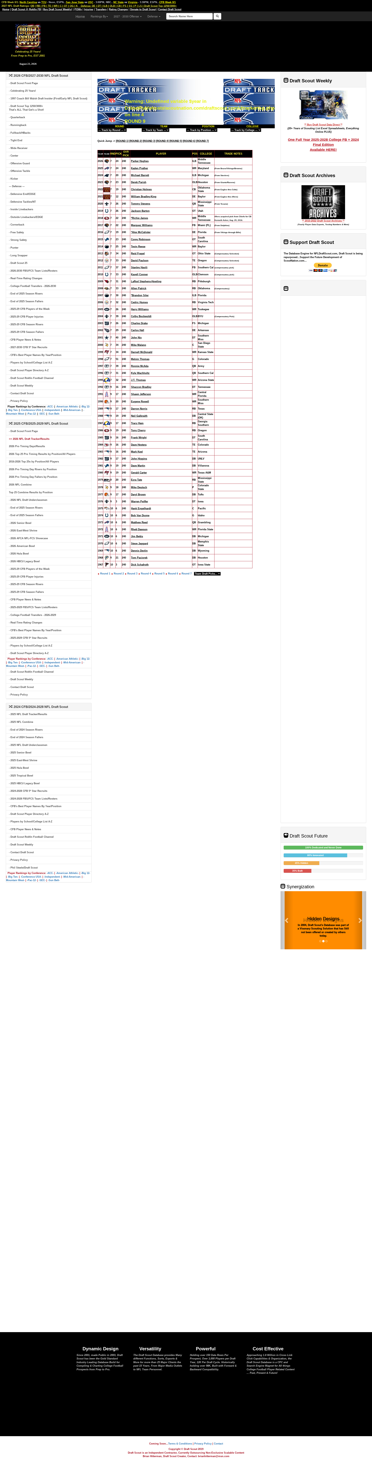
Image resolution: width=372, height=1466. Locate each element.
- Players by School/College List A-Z (30, 362)
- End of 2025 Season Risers (26, 293)
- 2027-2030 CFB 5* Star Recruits (28, 347)
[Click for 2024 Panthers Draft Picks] (106, 175)
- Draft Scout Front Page (23, 83)
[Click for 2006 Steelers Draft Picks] (106, 302)
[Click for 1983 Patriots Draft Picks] (106, 451)
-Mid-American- (72, 410)
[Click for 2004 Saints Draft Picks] (106, 316)
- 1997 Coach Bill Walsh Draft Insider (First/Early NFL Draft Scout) (48, 98)
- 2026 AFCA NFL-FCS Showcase (28, 538)
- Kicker (13, 178)
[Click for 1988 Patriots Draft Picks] (106, 415)
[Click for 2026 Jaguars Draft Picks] (106, 161)
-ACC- (50, 406)
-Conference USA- (31, 410)
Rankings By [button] (98, 16)
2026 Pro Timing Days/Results (27, 446)
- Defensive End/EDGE (22, 194)
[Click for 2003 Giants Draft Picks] (106, 323)
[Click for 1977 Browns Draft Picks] (106, 494)
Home (80, 16)
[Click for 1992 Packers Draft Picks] (106, 386)
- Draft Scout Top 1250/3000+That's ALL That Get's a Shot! (26, 108)
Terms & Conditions (180, 1443)
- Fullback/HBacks (19, 132)
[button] (287, 920)
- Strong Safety (18, 239)
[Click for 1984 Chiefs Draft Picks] (106, 444)
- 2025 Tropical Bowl (21, 775)
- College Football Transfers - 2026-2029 (32, 615)
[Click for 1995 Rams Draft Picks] (106, 379)
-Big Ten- (13, 410)
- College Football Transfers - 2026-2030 (32, 286)
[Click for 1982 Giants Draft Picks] (106, 458)
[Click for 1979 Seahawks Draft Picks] (106, 479)
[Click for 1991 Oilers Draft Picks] (106, 394)
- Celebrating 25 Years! (22, 90)
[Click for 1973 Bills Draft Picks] (106, 522)
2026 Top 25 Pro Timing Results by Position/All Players (42, 454)
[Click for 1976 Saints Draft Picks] (106, 501)
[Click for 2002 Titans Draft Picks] (106, 330)
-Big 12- (85, 406)
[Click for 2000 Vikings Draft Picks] (106, 344)
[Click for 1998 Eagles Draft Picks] (106, 358)
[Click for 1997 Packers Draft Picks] (106, 365)
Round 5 (159, 573)
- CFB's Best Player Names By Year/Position (35, 355)
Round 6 (173, 573)
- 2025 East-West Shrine (23, 760)
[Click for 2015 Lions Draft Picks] (106, 239)
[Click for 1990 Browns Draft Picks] (106, 401)
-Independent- (52, 410)
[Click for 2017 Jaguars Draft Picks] (106, 225)
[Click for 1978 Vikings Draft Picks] (106, 487)
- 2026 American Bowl (22, 546)
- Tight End (15, 140)
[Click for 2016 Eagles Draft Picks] (106, 232)
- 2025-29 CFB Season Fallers (26, 332)
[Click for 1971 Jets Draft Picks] (106, 536)
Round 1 (105, 573)
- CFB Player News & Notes (25, 339)
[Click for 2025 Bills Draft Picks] (106, 168)
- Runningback (17, 125)
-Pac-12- (31, 413)
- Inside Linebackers (21, 209)
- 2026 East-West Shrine (23, 530)
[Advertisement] (214, 44)
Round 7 (187, 573)
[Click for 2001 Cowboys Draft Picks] (106, 337)
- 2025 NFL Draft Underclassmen (28, 745)
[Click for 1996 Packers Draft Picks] (106, 372)
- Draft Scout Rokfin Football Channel (31, 378)
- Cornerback (16, 224)
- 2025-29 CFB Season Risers (26, 324)
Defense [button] (152, 16)
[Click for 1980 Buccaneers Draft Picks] (106, 472)
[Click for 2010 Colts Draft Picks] (106, 274)
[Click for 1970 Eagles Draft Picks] (106, 543)
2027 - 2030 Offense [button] (127, 16)
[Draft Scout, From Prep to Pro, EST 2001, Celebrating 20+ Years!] (28, 36)
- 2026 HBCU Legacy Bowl (24, 561)
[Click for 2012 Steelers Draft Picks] (106, 260)
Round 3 (132, 573)
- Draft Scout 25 (18, 263)
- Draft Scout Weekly (21, 385)
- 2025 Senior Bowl (20, 752)
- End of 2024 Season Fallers (26, 737)
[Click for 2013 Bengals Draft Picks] (106, 253)
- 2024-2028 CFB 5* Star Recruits (28, 790)
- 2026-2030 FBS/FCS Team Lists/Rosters (33, 270)
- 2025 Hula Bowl (19, 767)
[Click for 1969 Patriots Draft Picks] (106, 550)
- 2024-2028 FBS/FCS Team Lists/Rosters (33, 798)
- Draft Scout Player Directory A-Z (29, 370)
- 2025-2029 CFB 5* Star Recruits (28, 637)
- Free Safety (16, 232)
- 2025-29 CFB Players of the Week (29, 308)
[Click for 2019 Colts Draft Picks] (106, 210)
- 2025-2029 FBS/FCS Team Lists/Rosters (33, 607)
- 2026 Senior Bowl (20, 523)
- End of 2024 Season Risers (26, 729)
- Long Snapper (18, 255)
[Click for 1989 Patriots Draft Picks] (106, 408)
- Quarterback (17, 117)
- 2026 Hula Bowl (19, 553)
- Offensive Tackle (19, 171)
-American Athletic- (67, 406)
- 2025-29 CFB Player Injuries (26, 316)
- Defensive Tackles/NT (22, 201)
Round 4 (146, 573)
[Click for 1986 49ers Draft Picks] (106, 430)
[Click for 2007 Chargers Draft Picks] (106, 295)
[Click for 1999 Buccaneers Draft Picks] (106, 351)
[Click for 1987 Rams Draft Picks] (106, 423)
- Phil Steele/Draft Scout (23, 867)
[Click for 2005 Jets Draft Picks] (106, 309)
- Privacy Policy (18, 400)
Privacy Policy (203, 1443)
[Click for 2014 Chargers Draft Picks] (106, 246)
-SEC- (42, 413)
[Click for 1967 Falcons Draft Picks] (106, 564)
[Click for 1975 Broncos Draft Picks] (106, 508)
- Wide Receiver (18, 148)
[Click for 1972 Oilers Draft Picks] (106, 529)
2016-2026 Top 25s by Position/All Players (34, 461)
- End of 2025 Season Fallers (26, 301)
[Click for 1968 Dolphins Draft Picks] (106, 557)
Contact (218, 1443)
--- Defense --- (17, 186)
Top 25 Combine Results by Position (31, 492)
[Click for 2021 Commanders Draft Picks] (106, 196)
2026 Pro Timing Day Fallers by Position (33, 476)
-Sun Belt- (54, 413)
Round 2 (119, 573)
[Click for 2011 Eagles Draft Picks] (106, 267)
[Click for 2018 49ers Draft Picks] (106, 218)
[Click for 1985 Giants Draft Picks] (106, 437)
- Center (13, 155)
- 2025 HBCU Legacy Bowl (24, 783)
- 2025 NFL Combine (21, 722)
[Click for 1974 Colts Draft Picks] (106, 515)
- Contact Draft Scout (21, 393)
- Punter (13, 247)
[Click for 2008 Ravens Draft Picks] (106, 288)
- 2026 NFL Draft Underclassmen (28, 499)
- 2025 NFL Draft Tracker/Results (28, 714)
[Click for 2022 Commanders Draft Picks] (106, 189)
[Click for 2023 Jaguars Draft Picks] (106, 182)
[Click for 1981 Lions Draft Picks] (106, 465)
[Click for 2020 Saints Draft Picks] (106, 203)
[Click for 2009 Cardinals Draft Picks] (106, 281)
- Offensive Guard (19, 163)
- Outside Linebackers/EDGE (26, 217)
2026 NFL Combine (20, 484)
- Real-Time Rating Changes (25, 278)
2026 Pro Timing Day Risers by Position (33, 469)
